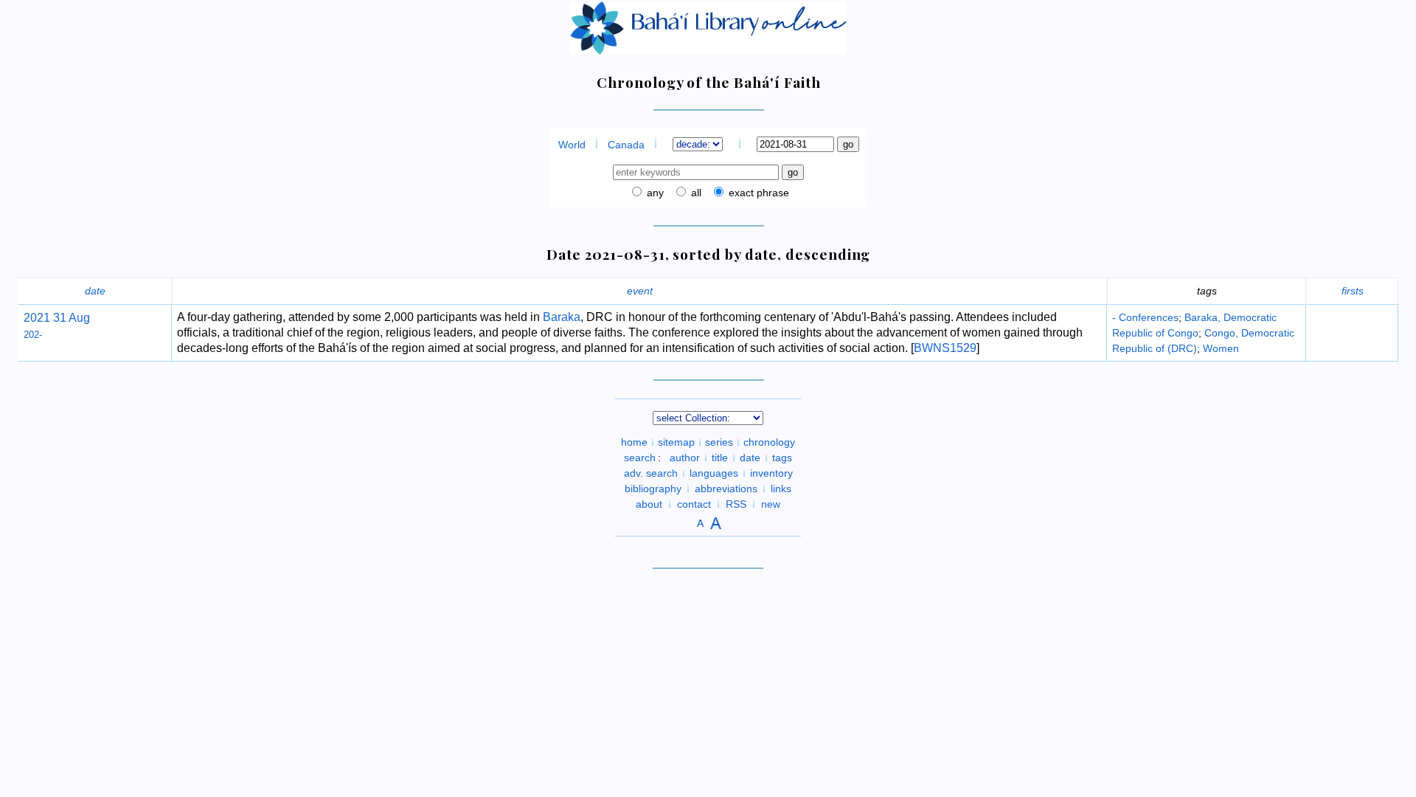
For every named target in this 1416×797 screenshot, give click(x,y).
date (95, 291)
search (640, 457)
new (770, 504)
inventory (771, 473)
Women (1221, 348)
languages (714, 473)
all (694, 193)
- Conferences (1145, 317)
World (572, 145)
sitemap (676, 442)
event (640, 291)
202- (33, 334)
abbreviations (726, 488)
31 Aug (70, 317)
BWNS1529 (945, 348)
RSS (736, 504)
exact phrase (757, 193)
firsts (1353, 291)
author (685, 457)
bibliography (653, 488)
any (654, 193)
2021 (37, 317)
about (649, 504)
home (634, 442)
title (720, 457)
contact (694, 504)
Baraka (561, 317)
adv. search (651, 473)
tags (782, 457)
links (781, 488)
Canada (626, 145)
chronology (769, 442)
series (719, 442)
